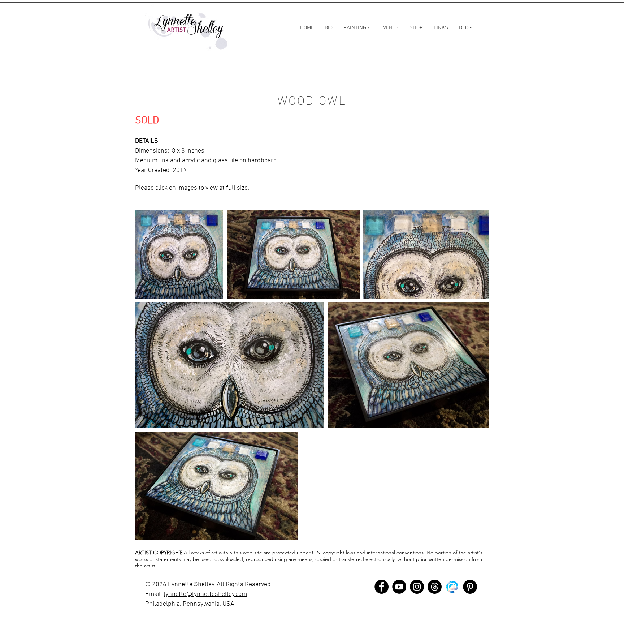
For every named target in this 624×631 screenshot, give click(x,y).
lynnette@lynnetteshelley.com (205, 594)
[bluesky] (452, 587)
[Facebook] (381, 587)
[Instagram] (417, 587)
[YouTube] (399, 587)
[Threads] (435, 587)
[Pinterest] (470, 587)
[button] (356, 28)
